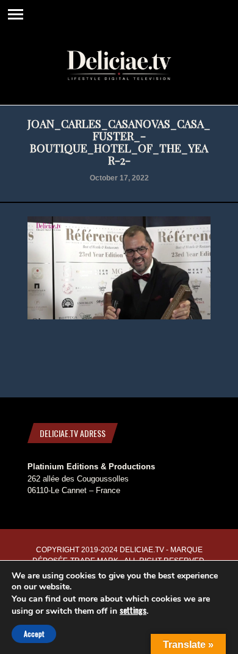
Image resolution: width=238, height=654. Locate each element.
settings (133, 610)
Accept (34, 633)
